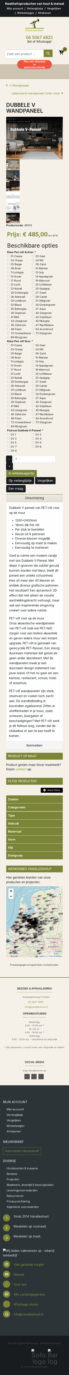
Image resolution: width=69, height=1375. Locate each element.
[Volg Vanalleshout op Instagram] (41, 1076)
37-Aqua (40, 308)
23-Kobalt (16, 288)
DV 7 (13, 446)
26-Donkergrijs (19, 292)
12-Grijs (39, 272)
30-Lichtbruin (18, 300)
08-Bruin (15, 268)
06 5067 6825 (39, 38)
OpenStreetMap (55, 955)
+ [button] (11, 891)
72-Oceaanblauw (20, 333)
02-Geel (40, 256)
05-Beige (16, 264)
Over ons (20, 1284)
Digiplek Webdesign (27, 1343)
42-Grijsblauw (43, 317)
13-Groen (15, 276)
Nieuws (19, 1274)
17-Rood (15, 280)
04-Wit (39, 260)
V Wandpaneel (19, 85)
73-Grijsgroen (43, 333)
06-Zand (40, 264)
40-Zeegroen (43, 312)
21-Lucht (15, 284)
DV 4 (38, 438)
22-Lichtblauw (43, 284)
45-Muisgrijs (42, 320)
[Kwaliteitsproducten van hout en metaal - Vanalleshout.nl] (34, 24)
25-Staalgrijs (42, 288)
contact (21, 769)
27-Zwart (40, 292)
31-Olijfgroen (42, 300)
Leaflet (42, 955)
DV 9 (13, 450)
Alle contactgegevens (29, 1294)
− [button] (11, 896)
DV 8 (38, 446)
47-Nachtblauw (44, 325)
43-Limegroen (18, 320)
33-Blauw (16, 304)
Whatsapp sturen (26, 1304)
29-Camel (41, 296)
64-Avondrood (44, 329)
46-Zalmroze (18, 325)
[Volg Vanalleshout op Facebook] (27, 1076)
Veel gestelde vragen (29, 1264)
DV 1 (13, 434)
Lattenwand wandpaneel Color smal (36, 93)
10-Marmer (41, 268)
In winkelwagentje (21, 473)
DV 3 (13, 438)
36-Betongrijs (18, 308)
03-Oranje (16, 260)
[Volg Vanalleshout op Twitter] (34, 1076)
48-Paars (16, 329)
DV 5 (13, 442)
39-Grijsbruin (18, 312)
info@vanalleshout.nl (36, 1006)
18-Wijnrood (42, 280)
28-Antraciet (17, 296)
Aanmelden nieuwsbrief (22, 1151)
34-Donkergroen (45, 304)
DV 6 (38, 442)
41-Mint (14, 317)
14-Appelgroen (44, 276)
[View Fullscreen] (58, 891)
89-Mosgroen (18, 337)
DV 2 (38, 434)
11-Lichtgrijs (17, 272)
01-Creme (16, 256)
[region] (34, 498)
